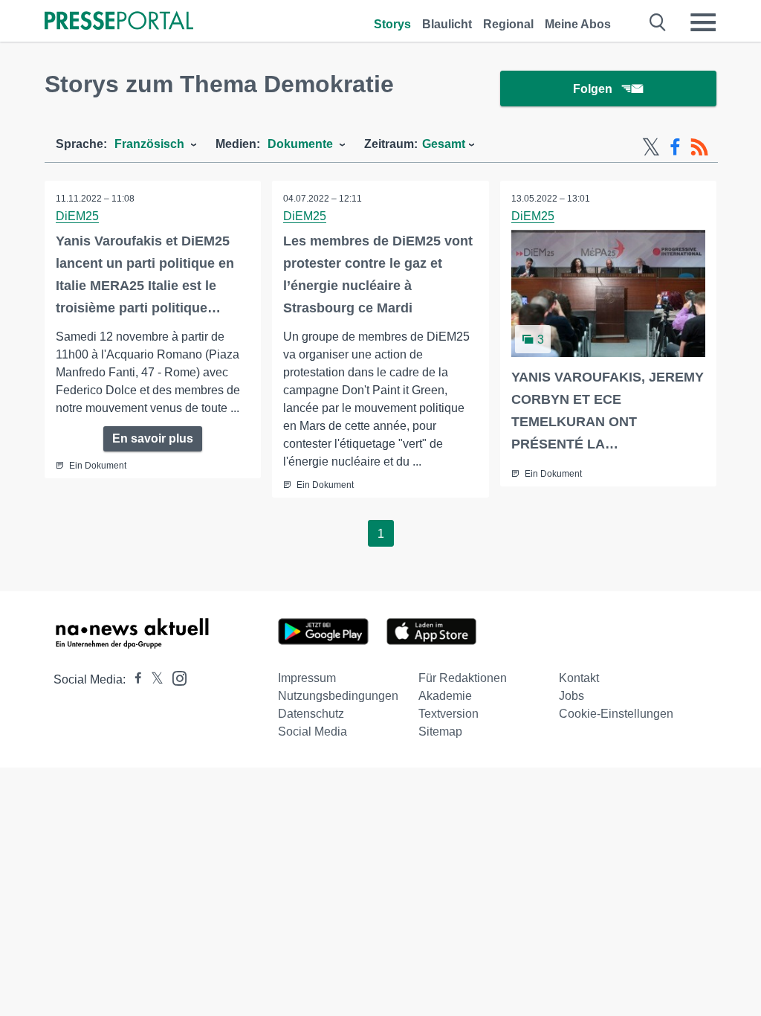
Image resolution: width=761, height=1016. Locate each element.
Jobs (571, 695)
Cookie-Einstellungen (616, 713)
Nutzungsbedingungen (338, 695)
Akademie (445, 695)
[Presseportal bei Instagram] (175, 677)
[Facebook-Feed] (675, 147)
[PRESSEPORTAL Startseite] (119, 22)
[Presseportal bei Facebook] (134, 679)
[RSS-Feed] (699, 147)
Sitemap (440, 731)
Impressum (307, 678)
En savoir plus (152, 438)
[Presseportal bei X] (152, 679)
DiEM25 (77, 216)
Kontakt (579, 678)
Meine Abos (578, 24)
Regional (508, 24)
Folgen (592, 89)
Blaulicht (447, 24)
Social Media (312, 731)
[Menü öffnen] (703, 22)
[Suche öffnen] (658, 22)
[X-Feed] (651, 147)
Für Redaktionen (462, 678)
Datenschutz (311, 713)
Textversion (448, 713)
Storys (392, 24)
